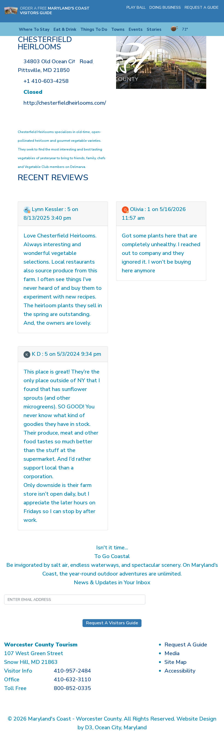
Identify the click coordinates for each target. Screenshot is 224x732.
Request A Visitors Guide (112, 623)
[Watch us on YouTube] (208, 14)
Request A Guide (202, 7)
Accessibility (179, 670)
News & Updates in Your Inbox (112, 582)
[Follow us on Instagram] (201, 14)
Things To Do (93, 29)
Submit (172, 599)
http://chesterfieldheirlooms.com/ (64, 103)
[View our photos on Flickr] (216, 14)
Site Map (175, 662)
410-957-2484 (72, 670)
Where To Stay (34, 29)
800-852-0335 (72, 688)
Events (136, 29)
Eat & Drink (65, 29)
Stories (154, 29)
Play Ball (136, 7)
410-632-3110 (72, 679)
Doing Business (165, 7)
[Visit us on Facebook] (193, 14)
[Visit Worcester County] (112, 60)
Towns (118, 29)
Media (171, 653)
